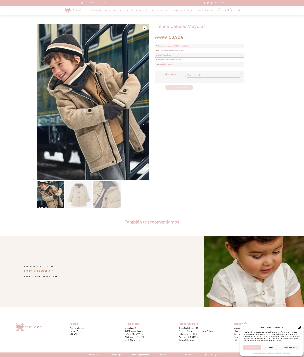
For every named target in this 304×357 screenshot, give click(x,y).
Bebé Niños (144, 10)
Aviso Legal (238, 337)
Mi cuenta (188, 355)
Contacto (163, 355)
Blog (236, 331)
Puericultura (203, 10)
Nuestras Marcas (111, 10)
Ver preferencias (291, 347)
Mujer (176, 10)
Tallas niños (170, 74)
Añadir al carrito (179, 87)
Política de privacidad (274, 353)
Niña (157, 10)
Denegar (271, 347)
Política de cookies (259, 353)
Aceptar (251, 347)
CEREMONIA (95, 10)
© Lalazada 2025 (93, 355)
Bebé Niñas (128, 10)
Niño (166, 10)
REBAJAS (188, 10)
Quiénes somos (240, 328)
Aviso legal (286, 353)
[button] (299, 327)
